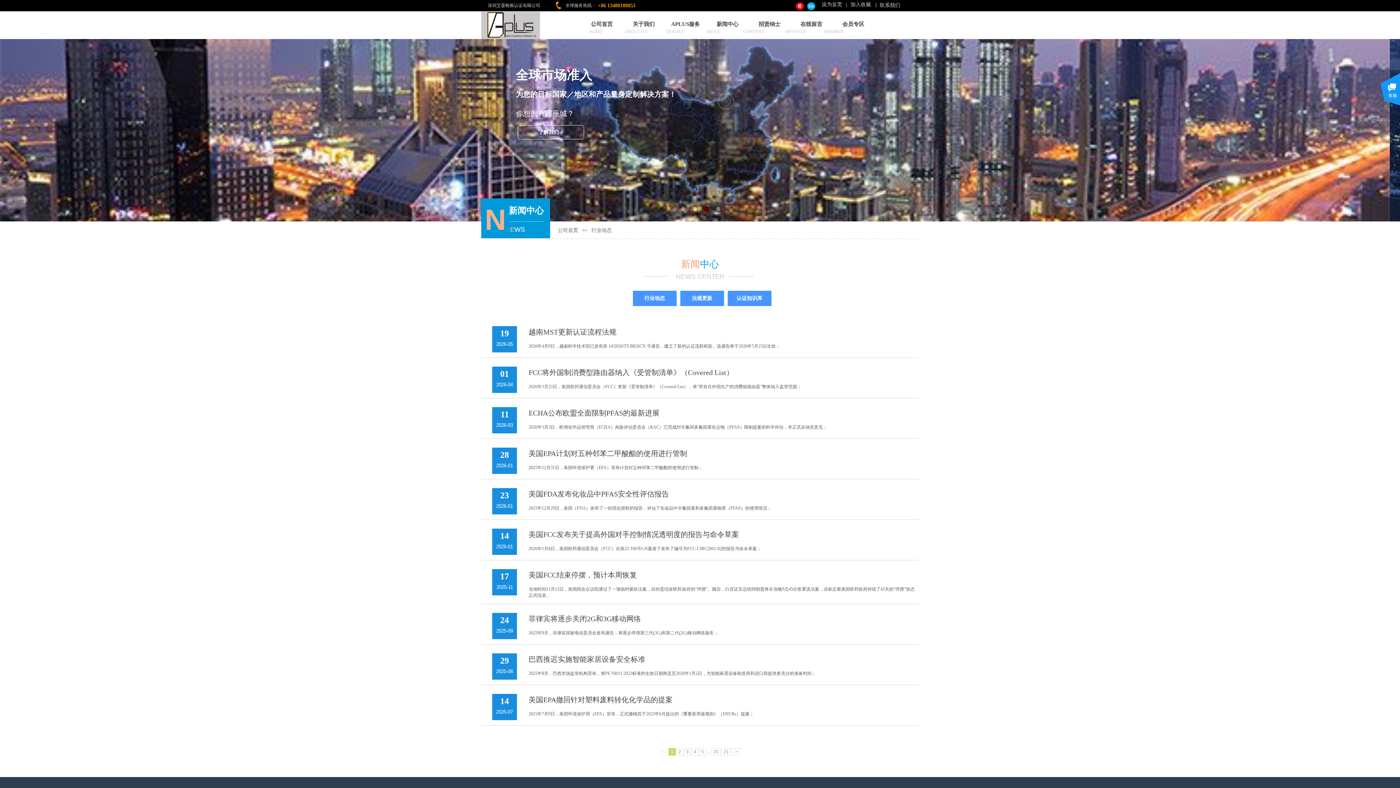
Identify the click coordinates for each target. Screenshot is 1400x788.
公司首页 (602, 24)
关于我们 (644, 24)
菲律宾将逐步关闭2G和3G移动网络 (585, 619)
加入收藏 (861, 4)
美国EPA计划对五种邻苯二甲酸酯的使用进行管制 (608, 453)
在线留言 (811, 24)
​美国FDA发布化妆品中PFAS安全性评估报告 (599, 494)
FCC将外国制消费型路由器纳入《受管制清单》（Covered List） (631, 372)
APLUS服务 (685, 24)
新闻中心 (728, 24)
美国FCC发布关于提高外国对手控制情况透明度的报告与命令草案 (634, 534)
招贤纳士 (770, 24)
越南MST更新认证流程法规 (573, 332)
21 (726, 751)
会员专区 (853, 24)
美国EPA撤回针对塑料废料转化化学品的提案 (601, 700)
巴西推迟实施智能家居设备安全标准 (587, 659)
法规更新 (702, 298)
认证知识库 (749, 298)
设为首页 (832, 4)
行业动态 (601, 230)
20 (716, 751)
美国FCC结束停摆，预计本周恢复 (583, 575)
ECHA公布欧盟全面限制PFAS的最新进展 (594, 413)
